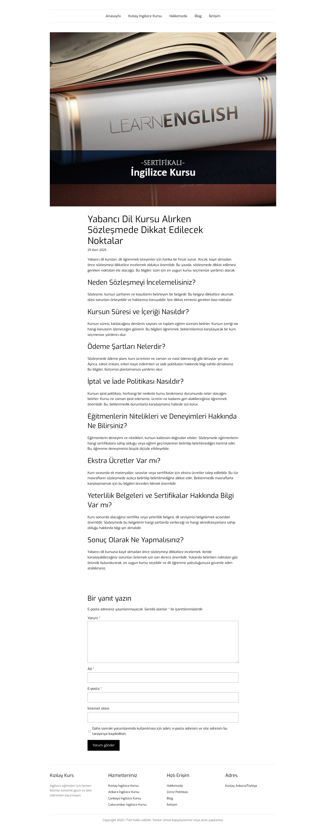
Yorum (94, 618)
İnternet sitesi (98, 708)
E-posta (95, 688)
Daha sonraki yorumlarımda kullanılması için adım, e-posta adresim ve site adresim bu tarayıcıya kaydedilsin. (159, 731)
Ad (91, 669)
